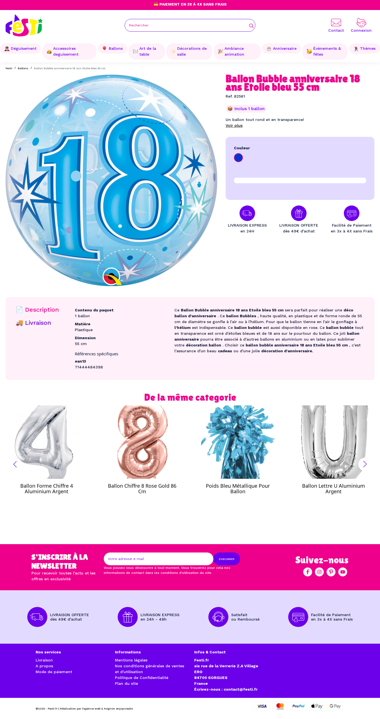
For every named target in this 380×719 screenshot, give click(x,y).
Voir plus (234, 125)
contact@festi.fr (241, 689)
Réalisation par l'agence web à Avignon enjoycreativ (96, 708)
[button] (15, 464)
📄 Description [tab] (37, 309)
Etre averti (51, 487)
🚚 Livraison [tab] (33, 322)
